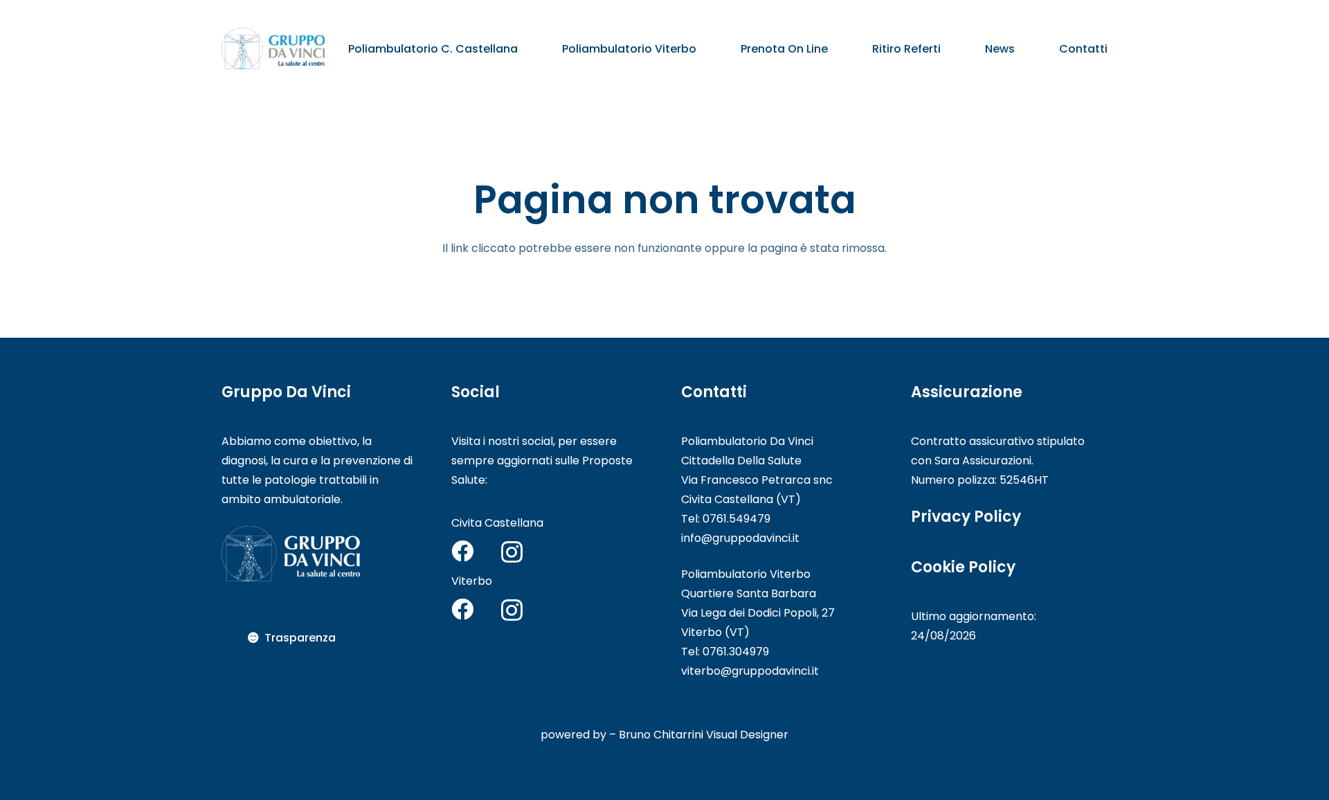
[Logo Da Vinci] (273, 48)
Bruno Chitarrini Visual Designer (703, 735)
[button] (527, 48)
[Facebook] (462, 551)
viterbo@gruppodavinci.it (750, 671)
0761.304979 (736, 652)
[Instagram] (512, 552)
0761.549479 (736, 519)
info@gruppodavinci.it (740, 538)
